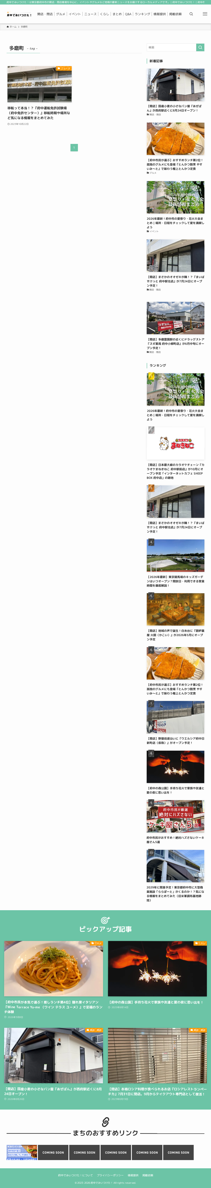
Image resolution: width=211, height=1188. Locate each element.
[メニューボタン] (205, 14)
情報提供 (133, 1175)
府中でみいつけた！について (75, 1175)
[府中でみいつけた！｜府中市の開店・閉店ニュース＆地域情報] (19, 14)
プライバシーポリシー (110, 1175)
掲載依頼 (147, 1175)
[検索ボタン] (191, 14)
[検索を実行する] (200, 47)
